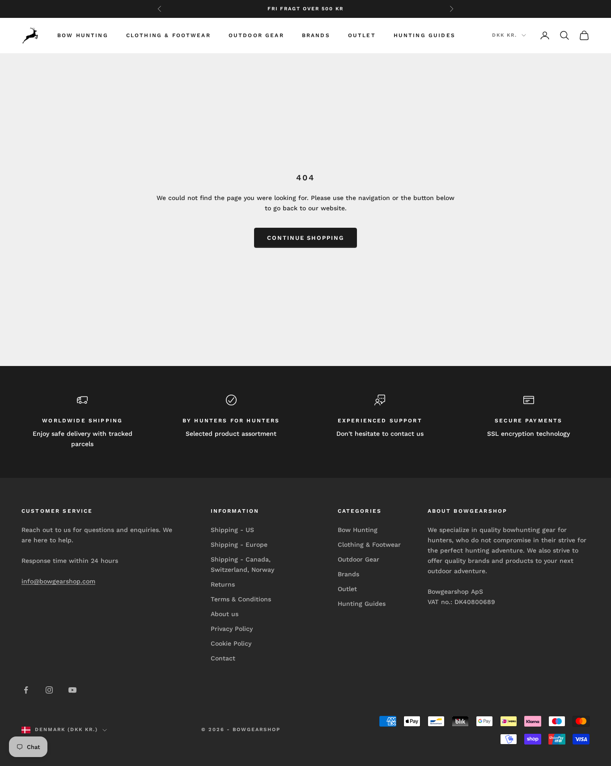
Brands (316, 35)
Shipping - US (232, 529)
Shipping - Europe (239, 544)
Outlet (362, 35)
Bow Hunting (82, 35)
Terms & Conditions (241, 599)
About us (224, 613)
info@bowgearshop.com (58, 581)
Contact (223, 658)
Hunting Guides (424, 35)
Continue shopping (305, 237)
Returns (223, 584)
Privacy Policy (232, 628)
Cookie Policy (231, 643)
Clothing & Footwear (168, 35)
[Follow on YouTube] (72, 689)
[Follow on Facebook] (25, 689)
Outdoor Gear (256, 35)
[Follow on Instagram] (49, 689)
